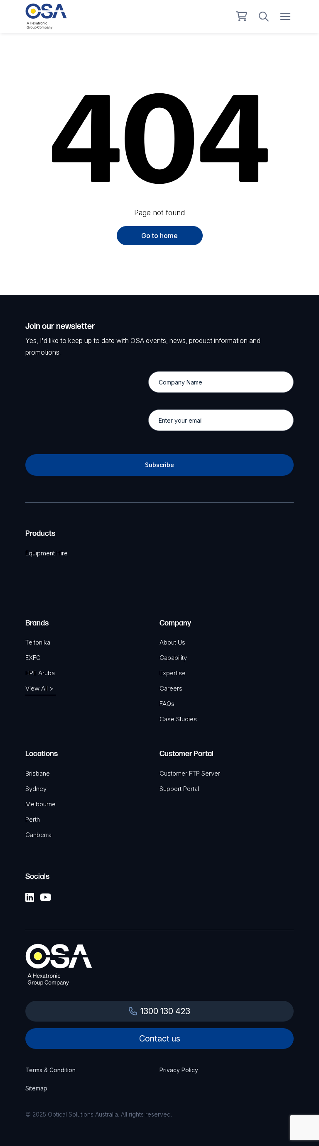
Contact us (159, 1039)
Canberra (38, 835)
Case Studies (178, 719)
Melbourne (40, 804)
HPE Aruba (40, 673)
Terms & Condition (50, 1069)
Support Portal (179, 789)
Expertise (173, 673)
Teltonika (37, 642)
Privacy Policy (179, 1069)
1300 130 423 (165, 1011)
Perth (32, 819)
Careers (171, 688)
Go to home (159, 235)
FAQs (167, 704)
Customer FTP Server (190, 773)
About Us (172, 642)
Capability (173, 658)
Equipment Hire (46, 553)
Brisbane (37, 773)
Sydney (36, 789)
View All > (39, 688)
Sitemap (36, 1088)
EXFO (33, 658)
